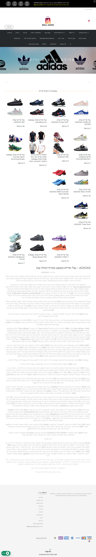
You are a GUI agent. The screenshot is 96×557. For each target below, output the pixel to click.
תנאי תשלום (39, 503)
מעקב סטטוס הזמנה (38, 523)
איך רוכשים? (39, 500)
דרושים (41, 512)
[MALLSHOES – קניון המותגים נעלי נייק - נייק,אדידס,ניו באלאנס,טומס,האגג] (48, 21)
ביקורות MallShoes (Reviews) (35, 526)
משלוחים (40, 506)
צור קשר (41, 520)
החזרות (41, 509)
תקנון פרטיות (39, 515)
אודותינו (41, 497)
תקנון (41, 518)
